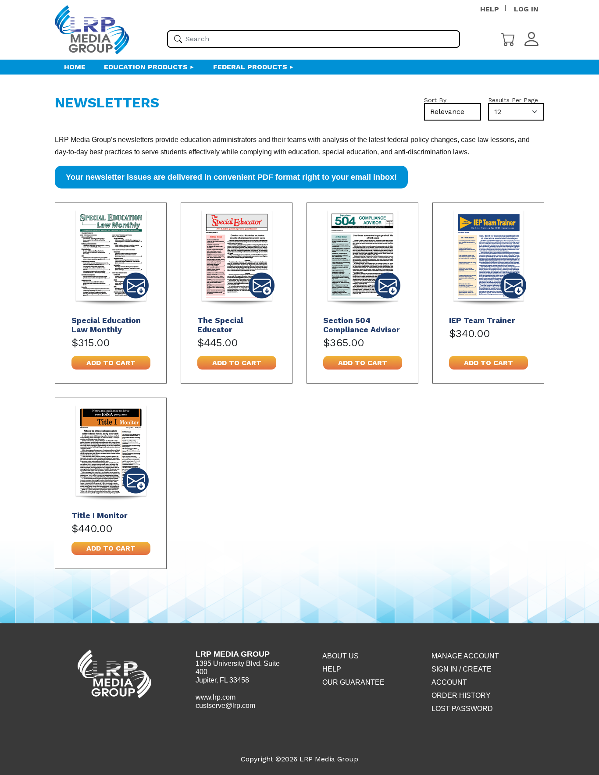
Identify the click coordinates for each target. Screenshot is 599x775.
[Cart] (508, 38)
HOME (75, 67)
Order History (461, 695)
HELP (489, 9)
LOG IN (526, 9)
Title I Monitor (99, 515)
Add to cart (110, 363)
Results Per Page (513, 99)
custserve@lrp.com (225, 705)
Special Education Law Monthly (106, 325)
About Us (340, 656)
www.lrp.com (215, 697)
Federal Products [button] (250, 67)
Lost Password (462, 708)
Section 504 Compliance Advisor (361, 325)
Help (331, 669)
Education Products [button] (146, 67)
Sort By (435, 99)
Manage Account (465, 656)
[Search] (178, 39)
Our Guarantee (353, 682)
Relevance (447, 111)
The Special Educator (220, 325)
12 (497, 111)
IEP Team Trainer (482, 320)
